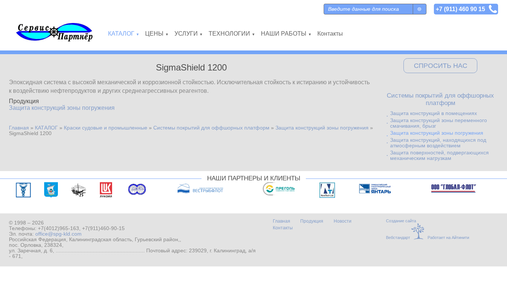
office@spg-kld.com (58, 234)
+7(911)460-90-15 (103, 228)
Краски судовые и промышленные (105, 128)
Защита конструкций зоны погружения (62, 108)
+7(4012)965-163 (58, 228)
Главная (19, 128)
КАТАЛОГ (46, 128)
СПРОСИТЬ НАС (440, 65)
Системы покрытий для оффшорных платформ (211, 128)
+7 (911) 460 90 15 (460, 9)
